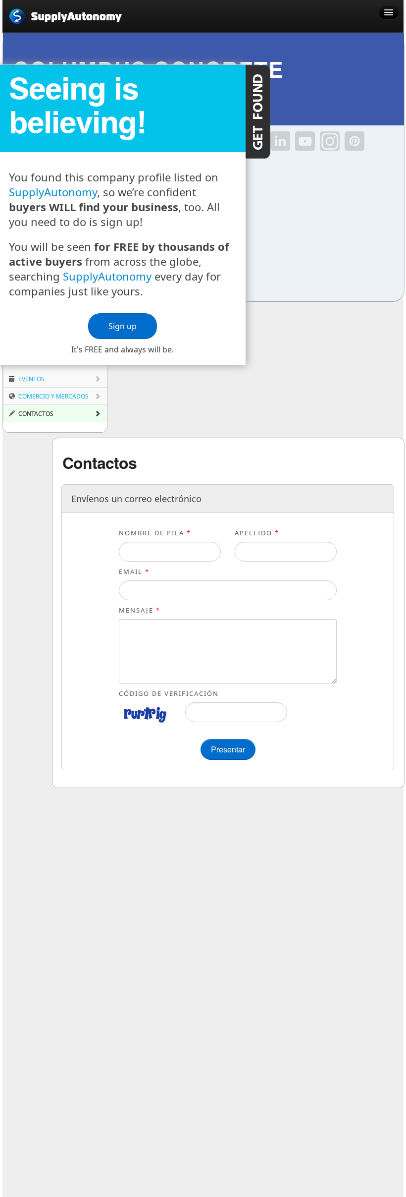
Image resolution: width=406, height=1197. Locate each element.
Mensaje (139, 610)
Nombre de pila (155, 532)
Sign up (122, 326)
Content (258, 112)
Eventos (31, 379)
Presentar (228, 749)
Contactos (35, 413)
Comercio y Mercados (53, 396)
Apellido (257, 532)
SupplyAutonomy (53, 191)
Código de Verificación (169, 693)
